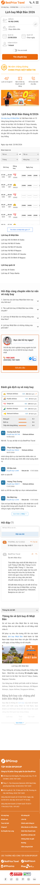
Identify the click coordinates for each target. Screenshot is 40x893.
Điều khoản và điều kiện (29, 827)
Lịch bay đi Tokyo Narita (10, 273)
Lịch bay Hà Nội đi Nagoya (11, 251)
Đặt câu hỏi (20, 534)
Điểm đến (11, 27)
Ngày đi (10, 35)
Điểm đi (11, 19)
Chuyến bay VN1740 (13, 434)
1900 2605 (10, 358)
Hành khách (12, 43)
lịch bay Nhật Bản (15, 636)
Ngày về (30, 35)
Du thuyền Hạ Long (7, 831)
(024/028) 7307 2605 (11, 360)
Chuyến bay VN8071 (13, 484)
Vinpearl (4, 827)
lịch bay (21, 703)
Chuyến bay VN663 (12, 450)
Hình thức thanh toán (28, 831)
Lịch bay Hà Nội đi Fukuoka (11, 247)
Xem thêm (19, 514)
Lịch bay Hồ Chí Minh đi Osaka (12, 240)
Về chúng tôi (25, 815)
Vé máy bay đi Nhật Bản (10, 118)
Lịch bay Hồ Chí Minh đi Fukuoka (13, 254)
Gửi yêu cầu (20, 368)
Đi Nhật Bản (14, 7)
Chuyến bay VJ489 (12, 471)
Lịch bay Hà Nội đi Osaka (10, 243)
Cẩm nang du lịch (27, 846)
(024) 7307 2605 (25, 786)
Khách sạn (4, 819)
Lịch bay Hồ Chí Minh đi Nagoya (13, 258)
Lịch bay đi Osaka (8, 270)
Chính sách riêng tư (27, 823)
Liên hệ (23, 819)
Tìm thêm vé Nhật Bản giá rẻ (19, 230)
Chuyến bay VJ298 (12, 500)
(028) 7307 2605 (15, 779)
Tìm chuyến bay (20, 57)
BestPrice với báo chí (28, 835)
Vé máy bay (5, 7)
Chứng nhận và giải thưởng (27, 841)
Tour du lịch (5, 823)
